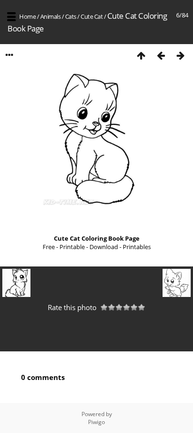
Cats (70, 16)
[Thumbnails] (141, 55)
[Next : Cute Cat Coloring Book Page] (180, 55)
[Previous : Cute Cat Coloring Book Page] (161, 55)
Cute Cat (92, 16)
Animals (50, 16)
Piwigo (96, 422)
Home (27, 16)
